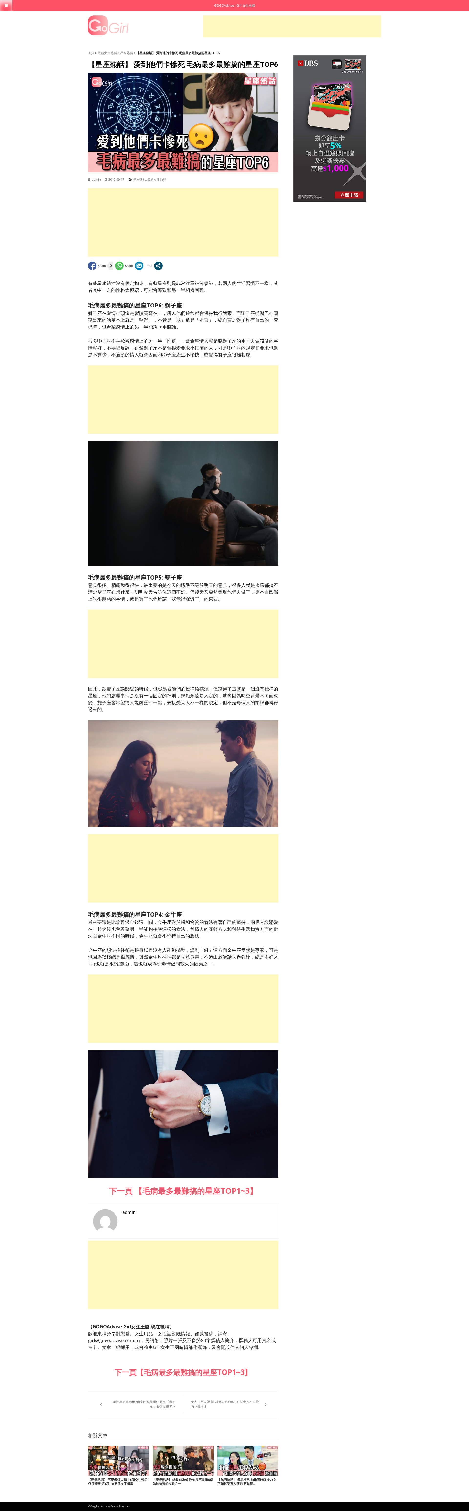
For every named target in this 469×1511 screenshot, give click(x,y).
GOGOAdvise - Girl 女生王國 (234, 5)
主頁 (91, 53)
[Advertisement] (292, 26)
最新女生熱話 (107, 53)
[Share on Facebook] (97, 266)
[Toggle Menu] (6, 5)
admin (96, 179)
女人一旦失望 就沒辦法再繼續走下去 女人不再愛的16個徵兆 (225, 1404)
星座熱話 (126, 53)
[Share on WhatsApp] (124, 266)
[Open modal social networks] (158, 266)
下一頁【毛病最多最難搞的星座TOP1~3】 (183, 1372)
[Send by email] (143, 266)
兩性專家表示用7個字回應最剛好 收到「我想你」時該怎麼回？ (144, 1404)
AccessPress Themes (115, 1506)
